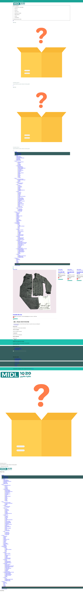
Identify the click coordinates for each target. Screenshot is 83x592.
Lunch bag (17, 216)
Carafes (19, 225)
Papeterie (17, 191)
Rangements (18, 236)
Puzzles (19, 188)
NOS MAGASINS (17, 265)
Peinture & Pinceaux (21, 203)
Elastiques (19, 164)
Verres (6, 578)
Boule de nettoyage (20, 231)
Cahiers (19, 194)
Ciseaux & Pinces (20, 168)
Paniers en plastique (21, 234)
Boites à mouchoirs (20, 240)
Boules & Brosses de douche (22, 243)
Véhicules (19, 190)
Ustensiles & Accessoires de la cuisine (21, 248)
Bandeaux (19, 162)
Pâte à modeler (20, 202)
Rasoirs (19, 176)
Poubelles (19, 247)
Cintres (6, 560)
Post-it (6, 527)
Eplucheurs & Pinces (21, 251)
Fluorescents (20, 200)
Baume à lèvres (18, 156)
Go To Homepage (15, 324)
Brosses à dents (7, 567)
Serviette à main (7, 571)
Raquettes (19, 189)
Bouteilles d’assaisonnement (22, 255)
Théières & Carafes (20, 257)
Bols (18, 224)
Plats (18, 227)
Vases (19, 228)
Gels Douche (18, 158)
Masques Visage (18, 160)
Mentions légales (17, 349)
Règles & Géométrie (21, 204)
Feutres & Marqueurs (21, 199)
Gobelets (19, 233)
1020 (32, 368)
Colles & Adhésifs (20, 197)
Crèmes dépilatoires (6, 480)
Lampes (19, 201)
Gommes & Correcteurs (8, 524)
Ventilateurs (5, 545)
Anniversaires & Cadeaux (7, 502)
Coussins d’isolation (21, 250)
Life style (3, 535)
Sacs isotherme (20, 183)
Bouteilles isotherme (21, 249)
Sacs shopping (18, 219)
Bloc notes (6, 517)
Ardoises (6, 516)
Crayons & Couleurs (21, 198)
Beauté (3, 484)
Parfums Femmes (18, 153)
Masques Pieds (18, 159)
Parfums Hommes (5, 477)
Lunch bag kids (20, 209)
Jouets (17, 184)
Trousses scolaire (20, 207)
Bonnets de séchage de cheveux (22, 242)
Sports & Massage (18, 220)
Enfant (16, 178)
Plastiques (4, 552)
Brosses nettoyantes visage (8, 491)
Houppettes (19, 171)
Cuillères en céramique (8, 549)
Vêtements (3, 581)
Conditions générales (17, 358)
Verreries (17, 254)
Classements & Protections (21, 196)
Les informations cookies (18, 348)
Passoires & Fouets (20, 235)
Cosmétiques (16, 155)
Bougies (19, 181)
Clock (6, 520)
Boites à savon (20, 241)
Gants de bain (20, 245)
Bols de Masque (20, 166)
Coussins (4, 538)
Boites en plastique (7, 553)
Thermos (17, 221)
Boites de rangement (21, 237)
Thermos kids (7, 534)
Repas (4, 531)
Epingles (6, 488)
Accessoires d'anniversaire (21, 179)
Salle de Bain (5, 563)
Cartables (17, 182)
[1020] (6, 470)
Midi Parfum (16, 152)
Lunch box (17, 217)
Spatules (19, 253)
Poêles (19, 252)
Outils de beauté (18, 165)
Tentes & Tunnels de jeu (8, 513)
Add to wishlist (15, 269)
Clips (19, 163)
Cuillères (6, 556)
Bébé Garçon (18, 259)
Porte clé (4, 542)
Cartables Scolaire (7, 506)
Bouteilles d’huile (20, 256)
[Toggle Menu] (13, 150)
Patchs (19, 174)
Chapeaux (17, 213)
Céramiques (18, 223)
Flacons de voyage (20, 170)
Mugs (19, 226)
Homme (17, 262)
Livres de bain (20, 186)
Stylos (19, 205)
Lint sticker (19, 246)
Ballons (19, 180)
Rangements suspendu (21, 239)
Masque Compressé (21, 172)
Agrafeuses (19, 192)
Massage (19, 173)
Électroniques (18, 212)
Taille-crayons (20, 206)
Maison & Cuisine (17, 222)
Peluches (19, 187)
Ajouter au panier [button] (15, 318)
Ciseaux (19, 195)
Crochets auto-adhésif (21, 244)
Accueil (16, 151)
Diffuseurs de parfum (19, 215)
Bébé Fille (4, 582)
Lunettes (17, 218)
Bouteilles (19, 232)
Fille (17, 260)
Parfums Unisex (18, 154)
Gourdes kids (20, 208)
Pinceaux (6, 498)
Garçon (17, 261)
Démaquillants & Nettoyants (7, 481)
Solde (15, 263)
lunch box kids (20, 210)
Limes (6, 495)
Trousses (19, 177)
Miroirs (6, 499)
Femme (4, 585)
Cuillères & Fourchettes (8, 574)
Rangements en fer (20, 238)
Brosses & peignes (20, 167)
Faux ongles (19, 169)
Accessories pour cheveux (20, 161)
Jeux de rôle (6, 509)
